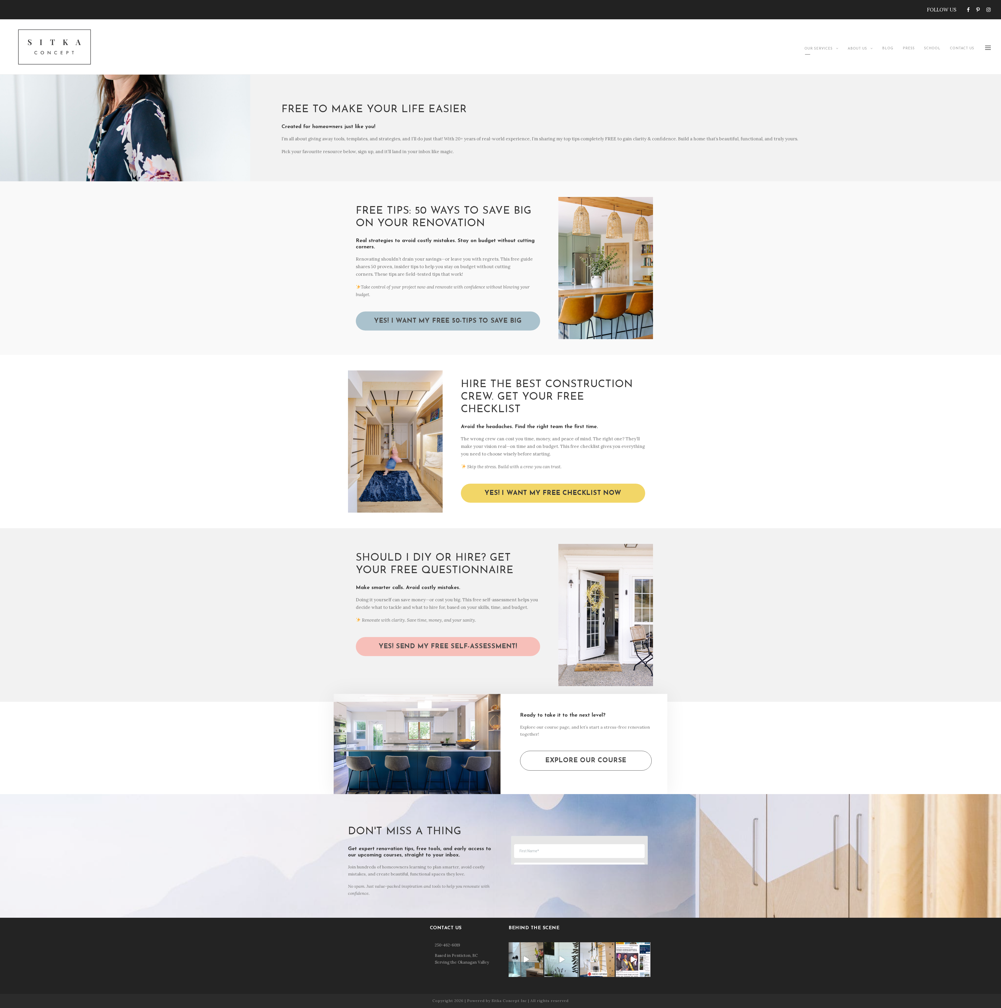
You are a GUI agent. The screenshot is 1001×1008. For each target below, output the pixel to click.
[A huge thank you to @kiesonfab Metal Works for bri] (561, 959)
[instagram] (988, 10)
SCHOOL (932, 48)
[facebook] (968, 10)
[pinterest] (978, 10)
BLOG (887, 48)
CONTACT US (962, 48)
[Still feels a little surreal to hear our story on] (597, 959)
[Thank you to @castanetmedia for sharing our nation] (633, 959)
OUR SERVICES (818, 48)
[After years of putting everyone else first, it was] (526, 959)
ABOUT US (857, 48)
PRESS (909, 48)
